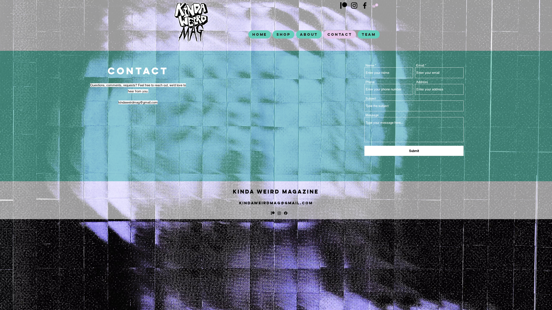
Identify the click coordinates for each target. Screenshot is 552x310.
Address (422, 82)
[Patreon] (343, 5)
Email (420, 65)
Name (369, 65)
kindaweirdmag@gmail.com (138, 102)
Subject (370, 98)
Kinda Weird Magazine (276, 191)
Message (372, 115)
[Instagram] (354, 5)
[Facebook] (365, 5)
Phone (370, 82)
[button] (375, 5)
